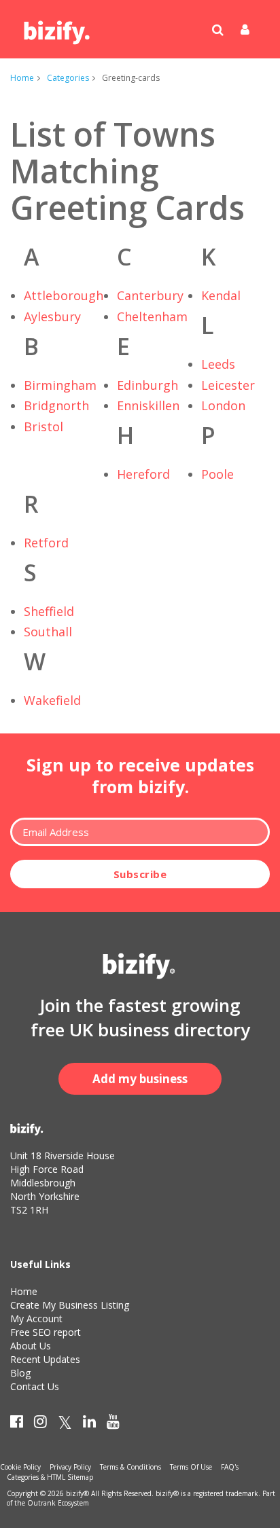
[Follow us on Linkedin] (89, 1424)
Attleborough (63, 295)
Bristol (43, 426)
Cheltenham (152, 316)
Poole (217, 474)
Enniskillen (148, 405)
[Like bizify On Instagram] (40, 1424)
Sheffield (49, 611)
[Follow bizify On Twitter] (65, 1424)
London (223, 405)
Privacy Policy (70, 1467)
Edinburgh (147, 385)
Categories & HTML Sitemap (50, 1477)
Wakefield (52, 700)
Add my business (140, 1079)
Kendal (221, 295)
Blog (20, 1372)
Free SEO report (45, 1332)
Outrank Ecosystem (58, 1503)
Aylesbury (52, 316)
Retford (46, 542)
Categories (68, 78)
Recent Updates (45, 1359)
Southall (48, 631)
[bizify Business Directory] (58, 28)
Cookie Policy (20, 1467)
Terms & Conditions (130, 1467)
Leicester (228, 385)
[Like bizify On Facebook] (16, 1424)
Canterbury (150, 295)
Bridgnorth (56, 405)
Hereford (143, 474)
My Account (36, 1318)
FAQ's (230, 1467)
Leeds (218, 364)
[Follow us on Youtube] (113, 1424)
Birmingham (60, 385)
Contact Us (34, 1386)
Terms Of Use (191, 1467)
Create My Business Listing (69, 1304)
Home (22, 78)
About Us (30, 1345)
